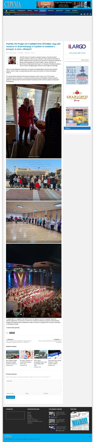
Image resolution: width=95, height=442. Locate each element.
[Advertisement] (47, 28)
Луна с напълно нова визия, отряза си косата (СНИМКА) (49, 341)
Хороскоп (51, 10)
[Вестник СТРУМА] (12, 4)
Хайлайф (42, 10)
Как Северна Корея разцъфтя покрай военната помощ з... (12, 362)
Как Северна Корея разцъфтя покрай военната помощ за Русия (30, 14)
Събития (12, 10)
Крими (36, 10)
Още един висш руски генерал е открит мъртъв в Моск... (54, 362)
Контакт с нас (30, 418)
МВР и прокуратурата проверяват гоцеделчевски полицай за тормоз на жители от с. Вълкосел (18, 341)
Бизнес (30, 10)
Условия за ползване (32, 419)
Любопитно (59, 10)
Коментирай (27, 52)
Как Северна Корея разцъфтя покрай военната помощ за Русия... (60, 421)
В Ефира (67, 10)
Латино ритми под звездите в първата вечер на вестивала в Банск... (61, 413)
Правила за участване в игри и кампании (34, 422)
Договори (29, 416)
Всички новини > (85, 60)
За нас (29, 414)
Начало (29, 412)
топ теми (12, 332)
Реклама (29, 415)
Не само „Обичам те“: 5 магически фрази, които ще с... (26, 362)
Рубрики (74, 10)
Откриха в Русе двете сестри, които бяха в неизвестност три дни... (61, 427)
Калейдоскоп (21, 10)
